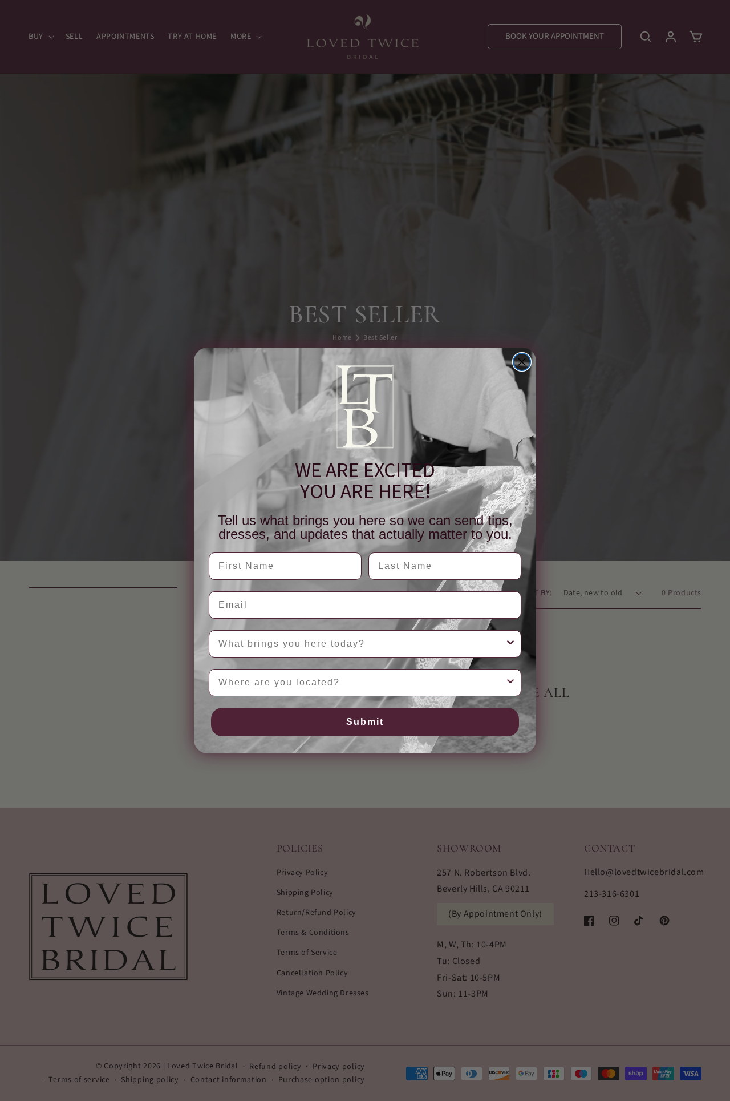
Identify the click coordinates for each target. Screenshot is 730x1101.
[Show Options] (510, 644)
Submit (365, 722)
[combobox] (361, 644)
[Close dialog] (521, 361)
